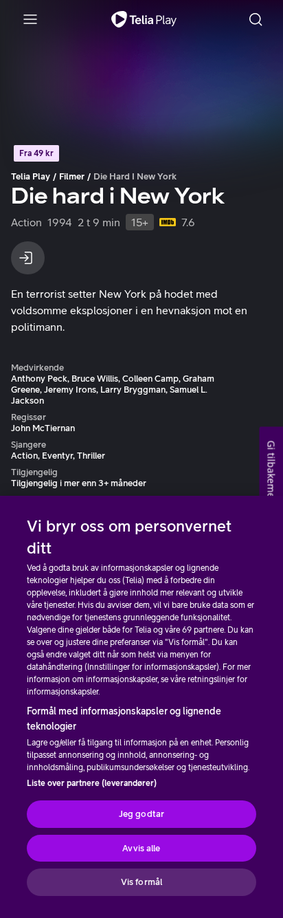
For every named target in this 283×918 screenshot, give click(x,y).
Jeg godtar (141, 814)
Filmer (71, 176)
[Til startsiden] (144, 19)
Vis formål (141, 882)
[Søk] (255, 19)
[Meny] (30, 19)
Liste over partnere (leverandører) (92, 783)
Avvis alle (141, 848)
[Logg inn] (28, 257)
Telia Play (30, 176)
